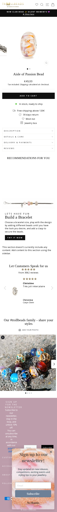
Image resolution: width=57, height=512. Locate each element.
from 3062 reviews (28, 272)
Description (12, 131)
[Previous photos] (3, 364)
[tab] (25, 393)
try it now (15, 237)
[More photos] (54, 364)
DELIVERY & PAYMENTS (18, 142)
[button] (5, 288)
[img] (28, 269)
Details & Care (14, 137)
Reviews (9, 148)
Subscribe (33, 494)
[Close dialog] (51, 452)
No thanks (33, 502)
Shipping (24, 84)
